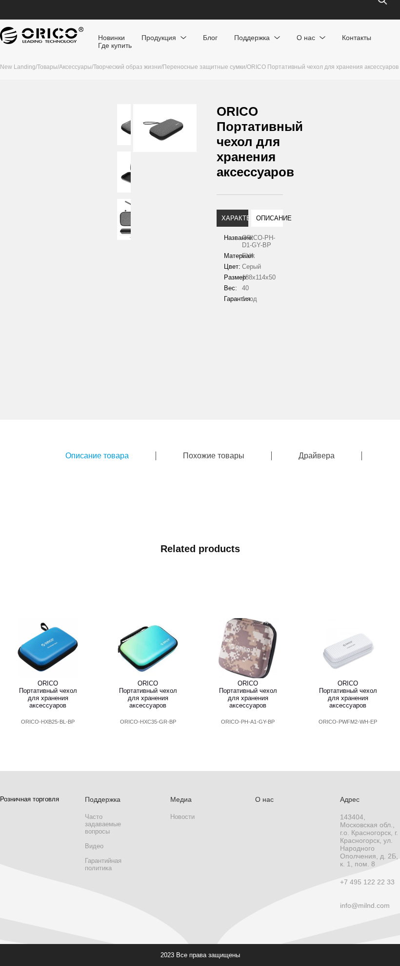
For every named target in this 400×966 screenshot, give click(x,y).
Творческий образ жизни (127, 67)
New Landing (18, 67)
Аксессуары (75, 67)
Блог (210, 38)
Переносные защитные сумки (203, 67)
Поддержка (252, 38)
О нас (306, 38)
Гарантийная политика (103, 864)
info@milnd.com (365, 905)
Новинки (111, 38)
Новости (182, 816)
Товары (47, 67)
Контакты (356, 38)
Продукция (158, 38)
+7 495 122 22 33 (367, 882)
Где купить (115, 45)
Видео (94, 846)
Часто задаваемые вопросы (103, 824)
